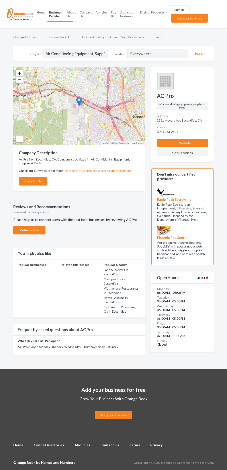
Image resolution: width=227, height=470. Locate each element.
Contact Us (86, 14)
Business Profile (55, 14)
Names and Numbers (58, 462)
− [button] (19, 80)
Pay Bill (113, 14)
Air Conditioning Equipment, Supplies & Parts (113, 37)
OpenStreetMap (121, 143)
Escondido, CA (59, 37)
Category (34, 54)
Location (119, 54)
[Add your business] (113, 410)
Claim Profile (33, 181)
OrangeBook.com (25, 37)
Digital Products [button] (152, 12)
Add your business (127, 14)
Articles (101, 12)
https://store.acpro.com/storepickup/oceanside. (98, 170)
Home (41, 12)
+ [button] (19, 73)
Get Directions (182, 153)
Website (185, 143)
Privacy (156, 445)
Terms (134, 445)
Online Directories (49, 445)
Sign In (179, 10)
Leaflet (105, 143)
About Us (71, 14)
